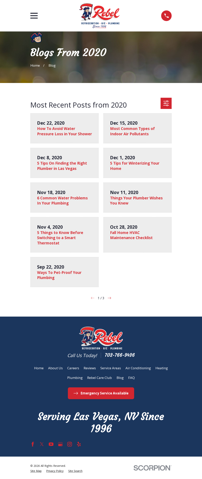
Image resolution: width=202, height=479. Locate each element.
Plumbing (75, 377)
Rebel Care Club (99, 377)
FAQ (131, 377)
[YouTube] (51, 444)
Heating (161, 368)
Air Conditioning (138, 368)
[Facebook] (32, 444)
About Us (55, 368)
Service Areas (110, 368)
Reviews (90, 368)
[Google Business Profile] (60, 444)
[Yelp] (79, 444)
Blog (120, 377)
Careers (73, 368)
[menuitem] (36, 471)
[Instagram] (69, 444)
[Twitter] (41, 444)
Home (39, 368)
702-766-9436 (120, 355)
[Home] (99, 15)
